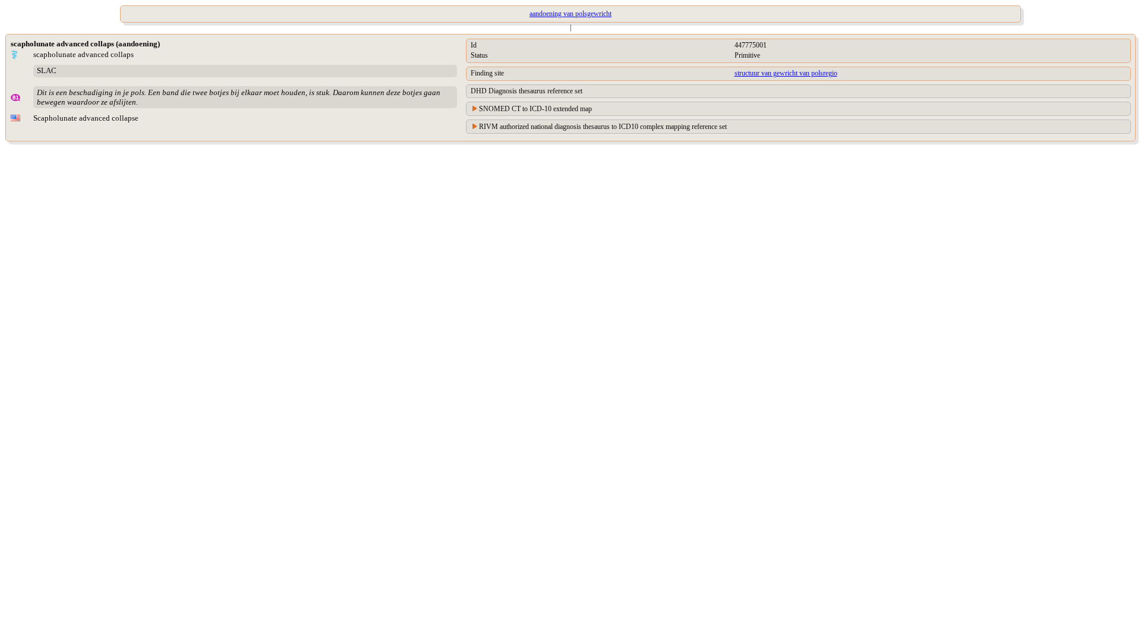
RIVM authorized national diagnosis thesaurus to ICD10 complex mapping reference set (603, 126)
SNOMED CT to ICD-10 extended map (535, 109)
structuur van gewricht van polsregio (786, 73)
